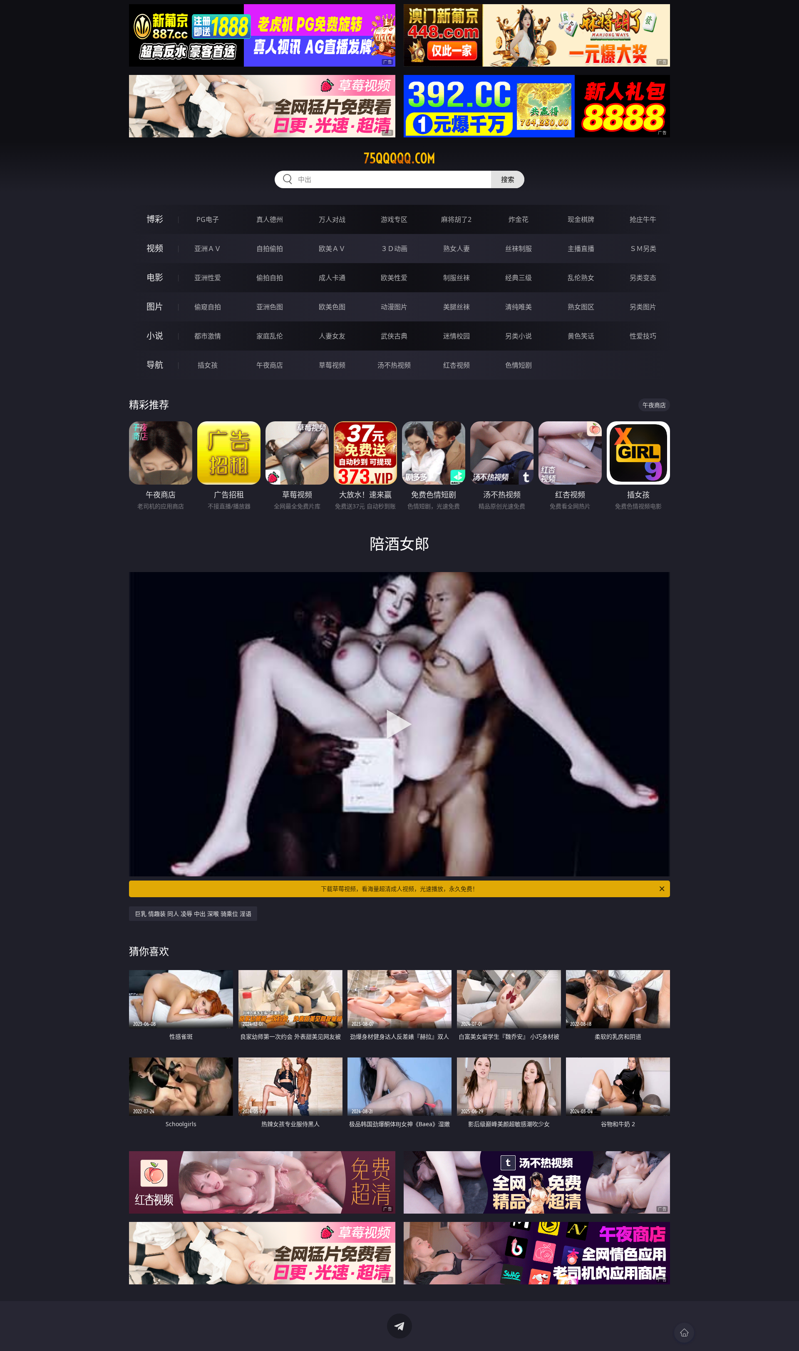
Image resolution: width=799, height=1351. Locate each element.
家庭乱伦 (269, 336)
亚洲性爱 (207, 277)
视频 (154, 248)
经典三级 (518, 277)
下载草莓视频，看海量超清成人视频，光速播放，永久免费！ (399, 889)
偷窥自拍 (207, 306)
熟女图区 (581, 306)
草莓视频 (332, 365)
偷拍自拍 (269, 277)
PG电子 (207, 219)
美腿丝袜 (456, 306)
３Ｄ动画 (394, 248)
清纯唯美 (518, 306)
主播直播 (581, 248)
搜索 (507, 179)
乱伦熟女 (581, 277)
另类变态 (643, 277)
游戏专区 (394, 219)
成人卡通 (332, 277)
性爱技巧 (643, 336)
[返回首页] (684, 1333)
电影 (154, 277)
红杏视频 (456, 365)
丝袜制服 (518, 248)
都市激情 (207, 336)
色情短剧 (518, 365)
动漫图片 (394, 306)
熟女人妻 (456, 248)
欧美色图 (332, 306)
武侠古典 (394, 336)
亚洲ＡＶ (207, 248)
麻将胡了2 (456, 219)
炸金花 (519, 219)
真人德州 (269, 219)
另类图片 (643, 306)
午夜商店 (269, 365)
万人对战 (332, 219)
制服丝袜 (456, 277)
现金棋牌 (581, 219)
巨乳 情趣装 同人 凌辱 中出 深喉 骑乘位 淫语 (193, 914)
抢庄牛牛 (643, 219)
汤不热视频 (394, 365)
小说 (154, 335)
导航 (154, 365)
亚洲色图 (269, 306)
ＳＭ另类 (643, 248)
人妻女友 (332, 336)
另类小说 (518, 336)
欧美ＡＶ (332, 248)
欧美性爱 (394, 277)
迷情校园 (456, 336)
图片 (154, 306)
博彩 (154, 219)
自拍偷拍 (269, 248)
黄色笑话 (581, 336)
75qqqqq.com (399, 158)
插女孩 (208, 365)
